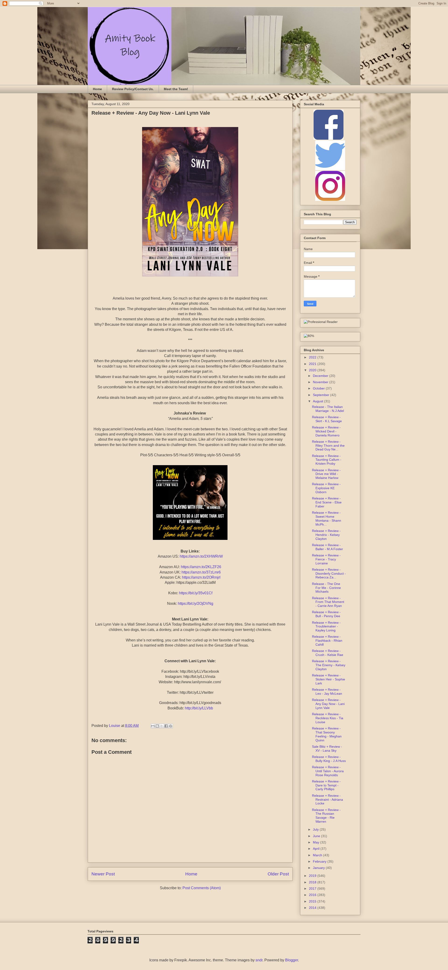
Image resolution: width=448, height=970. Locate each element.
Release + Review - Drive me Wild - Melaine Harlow (326, 474)
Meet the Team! (176, 89)
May (316, 842)
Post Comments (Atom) (201, 888)
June (317, 836)
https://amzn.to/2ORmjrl (201, 577)
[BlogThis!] (157, 726)
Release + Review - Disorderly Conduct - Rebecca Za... (329, 573)
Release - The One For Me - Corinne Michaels (326, 588)
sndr (259, 960)
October (319, 388)
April (316, 848)
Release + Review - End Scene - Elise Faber (327, 502)
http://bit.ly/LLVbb (199, 708)
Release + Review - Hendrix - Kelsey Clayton (326, 535)
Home (97, 89)
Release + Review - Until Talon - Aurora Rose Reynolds (328, 771)
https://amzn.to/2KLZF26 (201, 567)
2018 (313, 882)
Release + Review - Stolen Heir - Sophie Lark (328, 679)
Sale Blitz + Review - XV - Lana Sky (327, 748)
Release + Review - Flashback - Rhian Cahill (327, 640)
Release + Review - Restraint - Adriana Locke (327, 799)
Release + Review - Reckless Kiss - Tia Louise (327, 718)
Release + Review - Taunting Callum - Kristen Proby (326, 460)
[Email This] (152, 726)
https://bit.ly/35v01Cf (195, 593)
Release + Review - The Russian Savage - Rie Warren (326, 815)
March (318, 855)
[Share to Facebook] (166, 726)
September (321, 395)
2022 (313, 357)
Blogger (291, 960)
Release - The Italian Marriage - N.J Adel (328, 409)
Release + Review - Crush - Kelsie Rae (327, 653)
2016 (313, 895)
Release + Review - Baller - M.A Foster (327, 547)
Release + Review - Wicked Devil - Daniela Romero (326, 431)
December (321, 376)
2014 (313, 908)
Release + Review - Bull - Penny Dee (326, 614)
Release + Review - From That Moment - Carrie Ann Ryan (328, 602)
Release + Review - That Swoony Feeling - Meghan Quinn (327, 734)
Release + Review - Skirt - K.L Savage (327, 419)
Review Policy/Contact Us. (133, 89)
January (319, 868)
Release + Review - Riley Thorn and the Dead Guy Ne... (328, 445)
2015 (313, 901)
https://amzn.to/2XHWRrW (201, 556)
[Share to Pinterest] (170, 726)
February (320, 861)
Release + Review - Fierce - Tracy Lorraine (326, 559)
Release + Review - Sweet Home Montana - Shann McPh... (326, 518)
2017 (313, 888)
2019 (313, 876)
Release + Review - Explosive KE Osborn (326, 488)
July (316, 829)
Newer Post (103, 873)
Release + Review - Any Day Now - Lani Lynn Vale (328, 704)
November (321, 382)
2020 (313, 370)
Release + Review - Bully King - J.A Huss (329, 759)
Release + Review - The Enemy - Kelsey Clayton (328, 665)
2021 (313, 364)
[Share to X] (161, 726)
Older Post (278, 873)
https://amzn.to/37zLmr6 (201, 572)
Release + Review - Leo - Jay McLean (327, 691)
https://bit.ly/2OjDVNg (195, 603)
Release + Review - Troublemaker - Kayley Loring (326, 626)
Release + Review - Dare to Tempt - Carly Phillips (326, 785)
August (318, 401)
